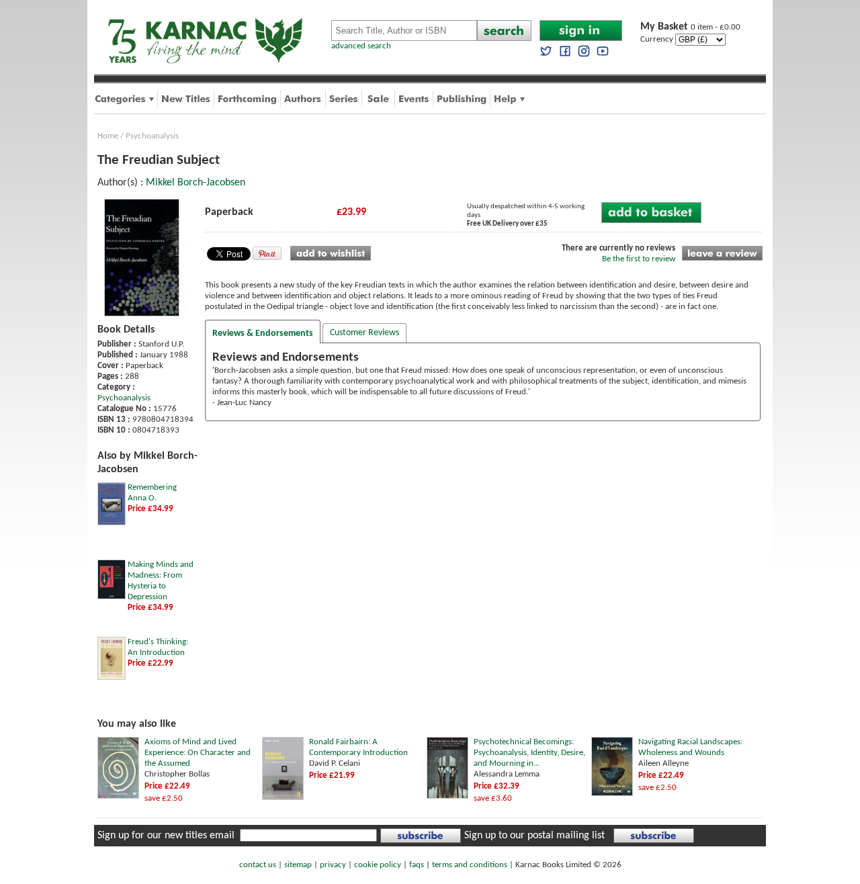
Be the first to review (638, 259)
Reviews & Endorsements (262, 333)
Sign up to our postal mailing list (534, 835)
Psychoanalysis (152, 136)
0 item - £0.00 (690, 27)
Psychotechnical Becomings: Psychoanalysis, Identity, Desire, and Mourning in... (529, 753)
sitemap (298, 864)
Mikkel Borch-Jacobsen (195, 182)
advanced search (361, 46)
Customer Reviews (364, 333)
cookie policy (377, 864)
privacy (333, 864)
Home (107, 136)
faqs (416, 864)
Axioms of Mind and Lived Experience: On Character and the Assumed (197, 753)
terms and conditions (469, 864)
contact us (257, 864)
